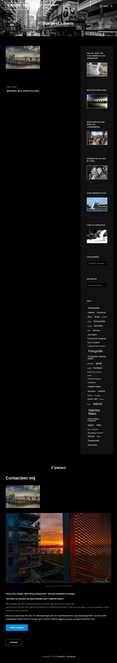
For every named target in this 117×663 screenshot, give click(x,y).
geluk (99, 363)
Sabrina (97, 403)
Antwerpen (94, 308)
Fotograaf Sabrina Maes (96, 346)
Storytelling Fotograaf (95, 433)
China (89, 321)
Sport (91, 425)
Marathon (92, 391)
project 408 (92, 399)
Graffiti (89, 368)
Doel (88, 330)
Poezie (90, 395)
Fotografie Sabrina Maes (97, 357)
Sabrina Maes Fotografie (93, 420)
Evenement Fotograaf (97, 338)
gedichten (90, 364)
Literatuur (92, 382)
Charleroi (104, 317)
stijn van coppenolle (92, 429)
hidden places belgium (94, 372)
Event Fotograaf (93, 342)
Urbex (99, 436)
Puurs (89, 404)
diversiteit (98, 326)
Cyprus (89, 326)
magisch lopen (94, 386)
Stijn (98, 425)
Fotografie (95, 351)
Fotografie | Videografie (47, 4)
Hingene (89, 375)
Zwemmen (93, 440)
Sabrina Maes (94, 411)
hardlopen (98, 368)
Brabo (97, 317)
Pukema (101, 399)
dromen (96, 330)
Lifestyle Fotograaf (94, 379)
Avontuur (101, 312)
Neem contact (17, 627)
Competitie (99, 321)
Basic (90, 317)
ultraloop (91, 436)
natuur (101, 391)
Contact (13, 642)
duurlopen (92, 334)
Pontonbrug (97, 395)
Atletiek (91, 312)
